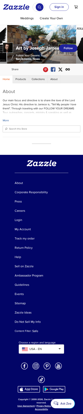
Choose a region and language (37, 342)
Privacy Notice (43, 406)
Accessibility (41, 409)
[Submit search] (39, 7)
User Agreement (26, 406)
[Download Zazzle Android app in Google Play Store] (54, 389)
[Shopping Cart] (76, 7)
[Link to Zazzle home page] (17, 7)
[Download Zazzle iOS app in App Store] (29, 389)
